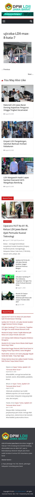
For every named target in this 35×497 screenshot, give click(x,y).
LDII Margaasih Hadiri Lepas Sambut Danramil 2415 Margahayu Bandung (16, 180)
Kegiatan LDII (7, 221)
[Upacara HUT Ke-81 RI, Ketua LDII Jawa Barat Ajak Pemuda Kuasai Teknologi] (17, 210)
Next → (30, 74)
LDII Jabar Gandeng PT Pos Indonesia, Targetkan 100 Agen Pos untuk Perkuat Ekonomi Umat (24, 281)
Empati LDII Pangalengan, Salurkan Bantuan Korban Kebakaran (15, 144)
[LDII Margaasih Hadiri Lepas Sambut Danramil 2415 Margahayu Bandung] (17, 159)
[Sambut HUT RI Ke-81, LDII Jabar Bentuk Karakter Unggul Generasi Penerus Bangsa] (8, 265)
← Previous (6, 69)
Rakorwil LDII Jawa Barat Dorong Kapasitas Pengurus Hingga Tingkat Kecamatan (16, 107)
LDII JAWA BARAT (20, 491)
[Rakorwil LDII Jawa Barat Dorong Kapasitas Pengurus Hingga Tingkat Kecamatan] (17, 86)
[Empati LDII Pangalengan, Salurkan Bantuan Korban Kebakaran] (17, 122)
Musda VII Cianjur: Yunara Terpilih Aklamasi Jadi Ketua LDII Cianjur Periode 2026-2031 (24, 298)
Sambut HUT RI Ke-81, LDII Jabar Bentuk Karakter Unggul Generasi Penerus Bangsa (23, 264)
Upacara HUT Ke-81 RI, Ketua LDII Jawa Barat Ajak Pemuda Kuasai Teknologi (15, 231)
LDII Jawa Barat (20, 240)
